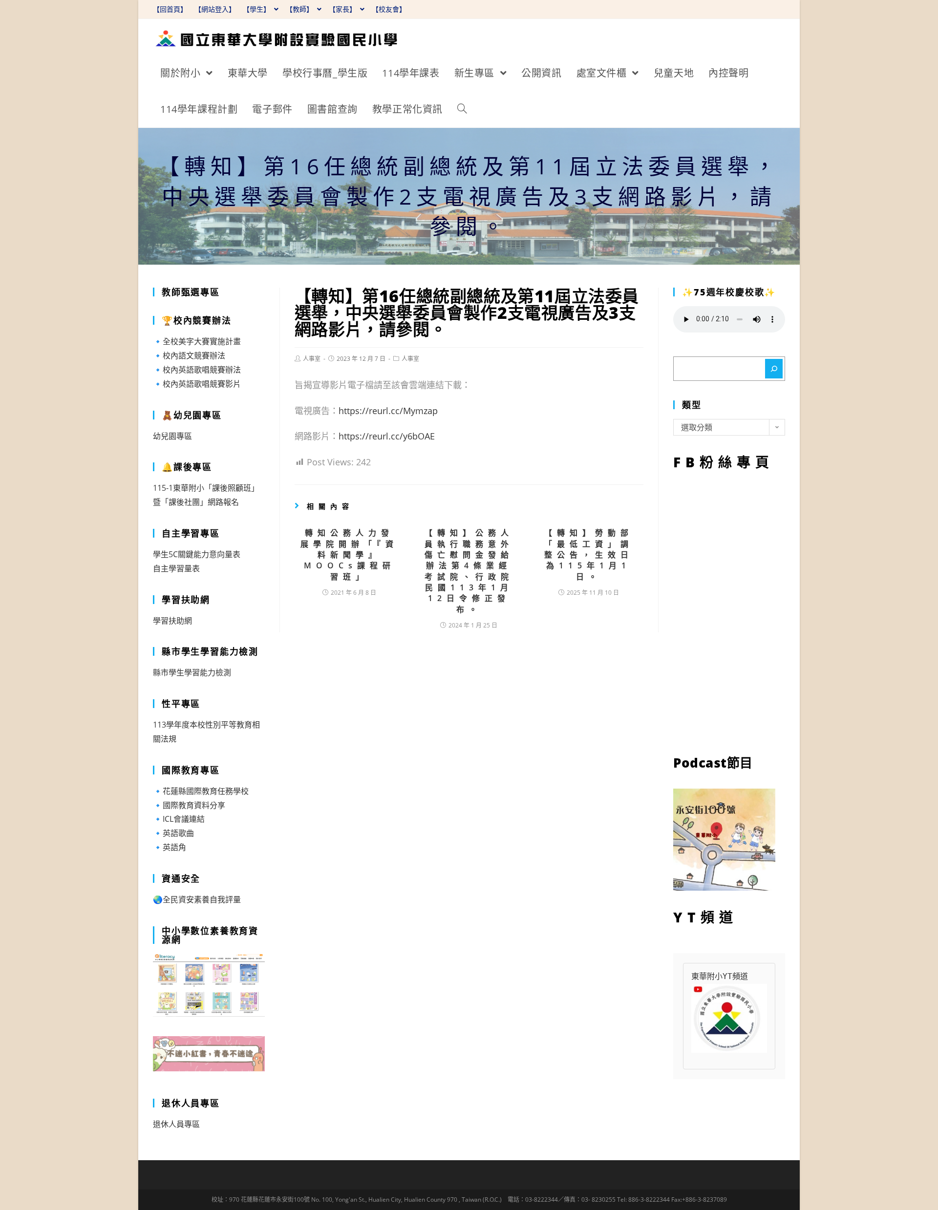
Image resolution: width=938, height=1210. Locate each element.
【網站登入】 (214, 9)
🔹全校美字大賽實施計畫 (197, 341)
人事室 (311, 359)
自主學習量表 (176, 568)
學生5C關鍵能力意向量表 (196, 554)
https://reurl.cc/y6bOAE (387, 436)
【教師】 (300, 9)
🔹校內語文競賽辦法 (189, 355)
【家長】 (343, 9)
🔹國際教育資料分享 (189, 805)
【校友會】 (389, 9)
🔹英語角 (169, 847)
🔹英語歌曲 (173, 833)
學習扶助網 (172, 620)
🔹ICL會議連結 (179, 819)
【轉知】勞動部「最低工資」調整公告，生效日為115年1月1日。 (588, 554)
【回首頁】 (170, 9)
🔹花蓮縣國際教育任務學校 (201, 791)
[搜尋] (774, 368)
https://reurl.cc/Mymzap (388, 411)
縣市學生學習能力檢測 (192, 672)
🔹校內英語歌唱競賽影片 (197, 383)
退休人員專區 (176, 1124)
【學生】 (257, 9)
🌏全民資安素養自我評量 (197, 899)
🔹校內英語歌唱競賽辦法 (197, 369)
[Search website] (462, 109)
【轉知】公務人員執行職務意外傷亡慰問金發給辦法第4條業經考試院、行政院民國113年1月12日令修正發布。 (469, 571)
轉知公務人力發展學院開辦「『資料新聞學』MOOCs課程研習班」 (349, 554)
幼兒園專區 (172, 436)
